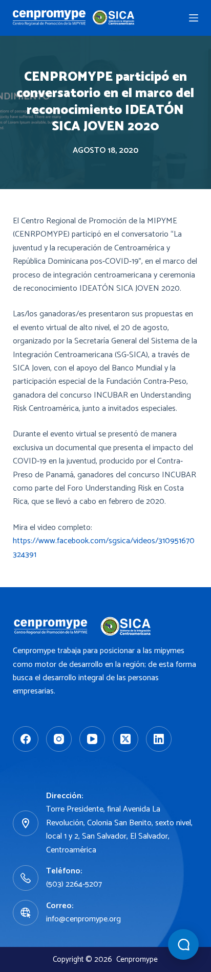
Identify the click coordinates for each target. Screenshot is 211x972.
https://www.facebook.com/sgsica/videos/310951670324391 (104, 547)
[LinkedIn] (159, 739)
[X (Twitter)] (125, 739)
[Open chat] (183, 944)
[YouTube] (92, 739)
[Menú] (193, 17)
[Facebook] (25, 739)
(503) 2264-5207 (74, 884)
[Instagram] (59, 739)
